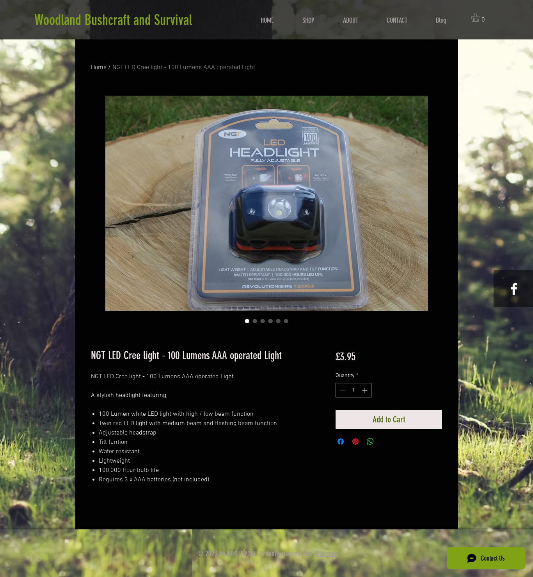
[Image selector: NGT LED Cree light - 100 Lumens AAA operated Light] (247, 321)
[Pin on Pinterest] (355, 441)
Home (99, 67)
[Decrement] (341, 390)
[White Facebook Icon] (514, 289)
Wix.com (325, 553)
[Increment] (365, 390)
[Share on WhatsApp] (370, 441)
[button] (480, 17)
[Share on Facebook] (340, 441)
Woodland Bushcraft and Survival (113, 19)
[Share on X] (385, 441)
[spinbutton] (353, 390)
